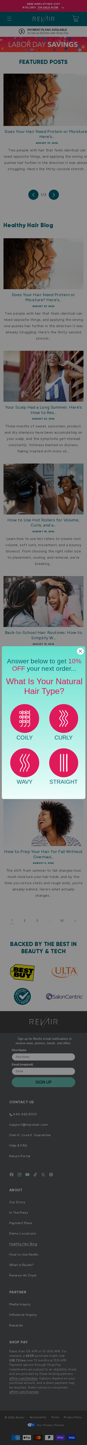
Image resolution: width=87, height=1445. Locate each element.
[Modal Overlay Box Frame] (43, 722)
